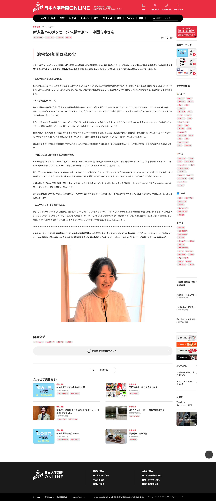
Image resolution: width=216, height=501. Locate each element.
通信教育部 (182, 254)
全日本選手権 (183, 211)
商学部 (192, 265)
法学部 (192, 241)
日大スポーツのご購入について (185, 382)
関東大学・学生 (183, 208)
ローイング (182, 112)
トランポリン (182, 135)
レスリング (182, 108)
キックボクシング (183, 122)
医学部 (181, 251)
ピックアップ (50, 37)
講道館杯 (181, 215)
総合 (53, 18)
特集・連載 (36, 27)
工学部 (192, 254)
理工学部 (181, 238)
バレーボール (189, 162)
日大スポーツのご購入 (151, 479)
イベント (130, 18)
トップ (43, 18)
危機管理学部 (183, 231)
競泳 (191, 135)
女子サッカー (182, 178)
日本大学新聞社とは (150, 484)
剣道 (180, 139)
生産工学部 (182, 241)
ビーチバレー (182, 182)
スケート (181, 98)
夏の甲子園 (189, 198)
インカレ (181, 205)
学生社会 (107, 18)
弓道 (180, 146)
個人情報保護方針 (62, 497)
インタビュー (38, 37)
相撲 (180, 125)
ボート (191, 102)
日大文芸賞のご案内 (101, 475)
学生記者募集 (167, 9)
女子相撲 (181, 129)
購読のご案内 (98, 471)
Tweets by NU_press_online (184, 403)
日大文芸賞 (155, 9)
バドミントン (182, 172)
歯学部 (189, 261)
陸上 (190, 112)
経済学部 (181, 227)
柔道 (180, 105)
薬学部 (181, 261)
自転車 (189, 115)
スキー (190, 98)
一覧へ (192, 282)
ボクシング (182, 102)
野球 (191, 178)
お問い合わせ (178, 9)
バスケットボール (183, 168)
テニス (191, 158)
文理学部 (189, 251)
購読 (143, 9)
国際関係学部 (183, 234)
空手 (189, 129)
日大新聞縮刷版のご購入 (152, 475)
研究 (141, 18)
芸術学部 (60, 37)
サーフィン (182, 118)
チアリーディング (183, 142)
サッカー (181, 185)
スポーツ (84, 18)
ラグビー (181, 175)
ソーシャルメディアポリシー (78, 497)
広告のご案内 (181, 365)
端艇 (187, 125)
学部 (62, 18)
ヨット (180, 115)
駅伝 (180, 198)
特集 (119, 18)
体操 (187, 105)
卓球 (180, 162)
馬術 (187, 139)
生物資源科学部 (183, 248)
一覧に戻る (103, 369)
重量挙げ (188, 146)
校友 (96, 18)
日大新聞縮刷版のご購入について (185, 373)
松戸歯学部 (182, 265)
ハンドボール (182, 165)
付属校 (72, 18)
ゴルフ (192, 165)
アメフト (190, 175)
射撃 (190, 118)
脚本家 (69, 37)
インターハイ (182, 201)
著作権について (49, 497)
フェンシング (182, 132)
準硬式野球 (182, 158)
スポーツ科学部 (183, 258)
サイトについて (37, 497)
